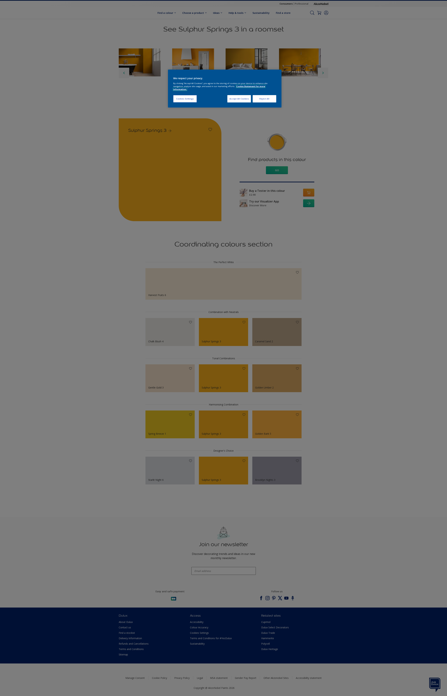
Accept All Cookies (239, 98)
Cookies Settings (185, 98)
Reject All (264, 98)
